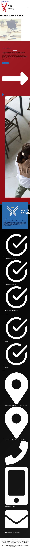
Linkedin (6, 367)
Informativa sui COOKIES (10, 284)
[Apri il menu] (28, 7)
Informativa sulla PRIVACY (10, 258)
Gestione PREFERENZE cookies (11, 310)
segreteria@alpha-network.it (14, 532)
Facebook (7, 341)
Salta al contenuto (5, 1)
